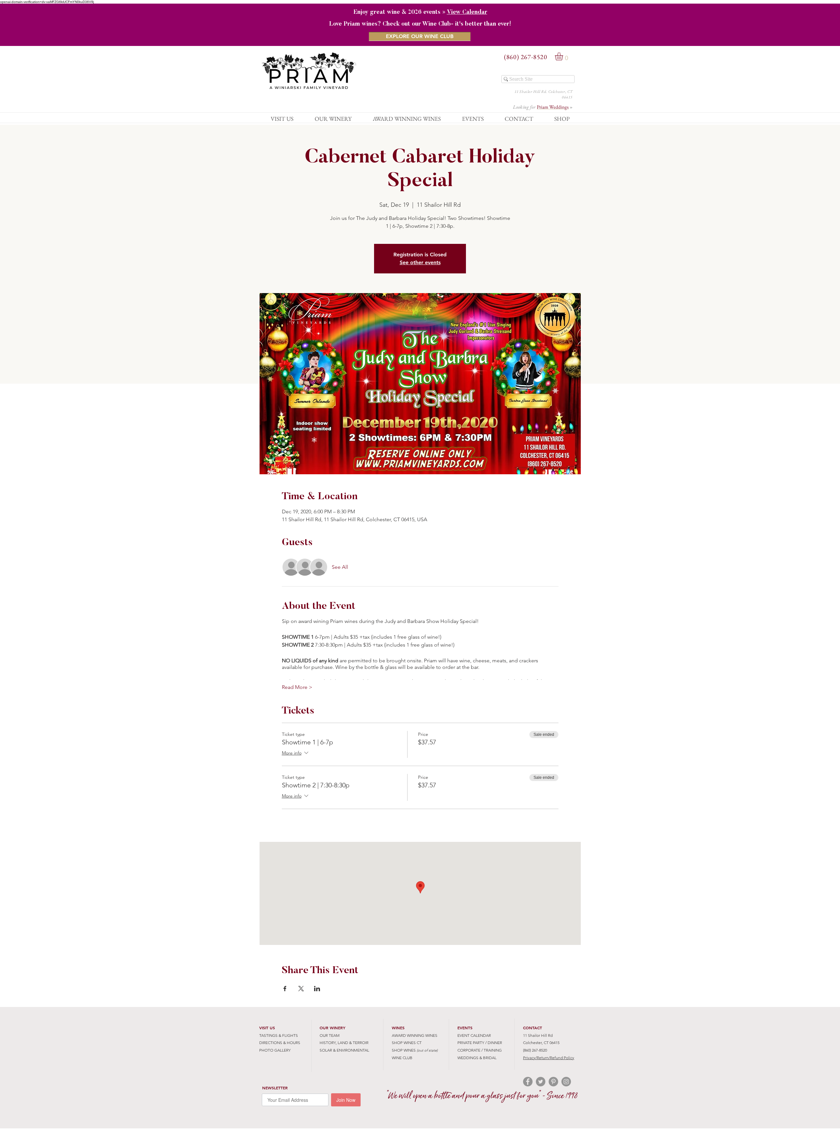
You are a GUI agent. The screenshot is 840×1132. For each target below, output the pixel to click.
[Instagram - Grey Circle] (566, 1081)
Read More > (297, 687)
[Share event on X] (301, 988)
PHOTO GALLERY (275, 1050)
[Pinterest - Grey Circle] (553, 1081)
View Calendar (467, 12)
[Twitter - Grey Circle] (540, 1081)
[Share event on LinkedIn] (317, 988)
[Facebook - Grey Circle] (528, 1081)
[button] (564, 56)
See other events (420, 262)
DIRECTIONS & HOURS (279, 1042)
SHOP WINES (404, 1050)
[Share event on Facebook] (285, 988)
